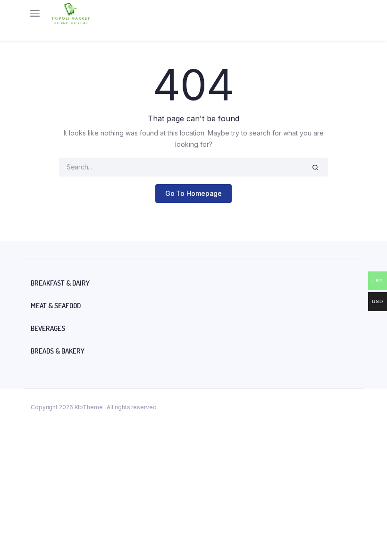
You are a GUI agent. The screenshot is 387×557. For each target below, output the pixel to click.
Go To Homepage (193, 193)
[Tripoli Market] (71, 13)
